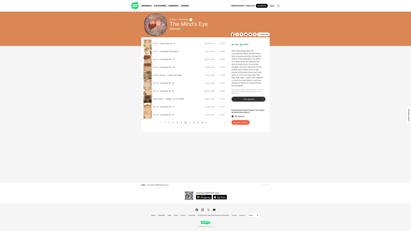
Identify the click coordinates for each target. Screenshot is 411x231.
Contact (242, 215)
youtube (214, 210)
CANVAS (185, 6)
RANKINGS (173, 6)
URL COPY (250, 34)
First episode (248, 99)
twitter (208, 210)
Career (234, 215)
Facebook (233, 34)
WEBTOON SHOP (237, 6)
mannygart (175, 28)
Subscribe (264, 34)
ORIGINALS (146, 6)
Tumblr (241, 34)
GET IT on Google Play (204, 197)
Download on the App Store (220, 197)
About (153, 215)
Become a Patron (240, 122)
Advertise (191, 215)
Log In (272, 6)
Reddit (246, 34)
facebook (197, 210)
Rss (255, 34)
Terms (176, 215)
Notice (143, 185)
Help (169, 215)
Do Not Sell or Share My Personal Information (213, 215)
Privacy (183, 215)
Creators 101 (249, 6)
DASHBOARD (261, 6)
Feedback (161, 215)
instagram (202, 210)
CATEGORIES (160, 6)
